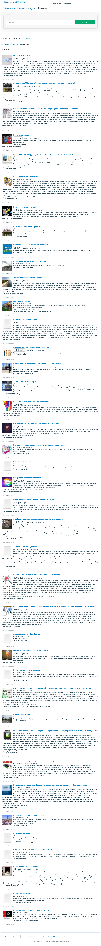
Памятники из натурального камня (28, 815)
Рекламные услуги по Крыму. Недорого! (31, 402)
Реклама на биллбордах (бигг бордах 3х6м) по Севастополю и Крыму (44, 155)
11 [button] (44, 936)
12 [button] (49, 936)
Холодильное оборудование (25, 547)
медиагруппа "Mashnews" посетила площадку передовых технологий (44, 83)
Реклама (11, 79)
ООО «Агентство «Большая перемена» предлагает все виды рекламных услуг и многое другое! (55, 731)
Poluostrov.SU (11, 2)
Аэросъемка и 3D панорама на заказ (29, 382)
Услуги (31, 8)
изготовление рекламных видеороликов (31, 347)
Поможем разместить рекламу (26, 670)
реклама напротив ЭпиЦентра (26, 634)
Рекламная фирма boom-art (25, 177)
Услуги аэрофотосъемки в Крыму (28, 277)
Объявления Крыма (13, 8)
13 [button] (54, 936)
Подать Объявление (37, 941)
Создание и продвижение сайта (27, 478)
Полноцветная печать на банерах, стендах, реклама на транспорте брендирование (50, 785)
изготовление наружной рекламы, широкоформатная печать (40, 761)
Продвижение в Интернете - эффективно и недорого (36, 575)
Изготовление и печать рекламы (27, 227)
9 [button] (34, 936)
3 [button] (9, 936)
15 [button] (64, 936)
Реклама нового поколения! (25, 866)
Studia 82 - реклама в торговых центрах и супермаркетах (38, 519)
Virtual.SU (23, 2)
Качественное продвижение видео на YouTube (33, 499)
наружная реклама (21, 301)
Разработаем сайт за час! (24, 207)
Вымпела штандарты (22, 135)
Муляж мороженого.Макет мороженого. (30, 650)
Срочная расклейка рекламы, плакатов (30, 245)
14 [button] (59, 936)
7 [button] (26, 936)
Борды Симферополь (23, 714)
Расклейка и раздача (22, 461)
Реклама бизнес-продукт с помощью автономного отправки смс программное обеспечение (53, 606)
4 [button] (13, 936)
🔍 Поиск (85, 22)
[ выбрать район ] (24, 38)
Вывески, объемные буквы (25, 319)
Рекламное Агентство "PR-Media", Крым (31, 910)
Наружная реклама (21, 833)
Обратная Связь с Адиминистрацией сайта (57, 941)
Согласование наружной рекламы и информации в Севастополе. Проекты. (46, 109)
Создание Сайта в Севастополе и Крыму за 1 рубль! (36, 423)
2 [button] (5, 936)
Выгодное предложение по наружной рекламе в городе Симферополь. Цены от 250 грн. (52, 688)
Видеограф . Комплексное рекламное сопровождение (37, 363)
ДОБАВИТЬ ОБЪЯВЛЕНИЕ (62, 3)
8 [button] (30, 936)
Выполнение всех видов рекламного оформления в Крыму (39, 445)
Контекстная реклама (22, 56)
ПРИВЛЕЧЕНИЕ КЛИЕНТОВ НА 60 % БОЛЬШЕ (33, 850)
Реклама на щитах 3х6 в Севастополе (29, 261)
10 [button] (39, 936)
